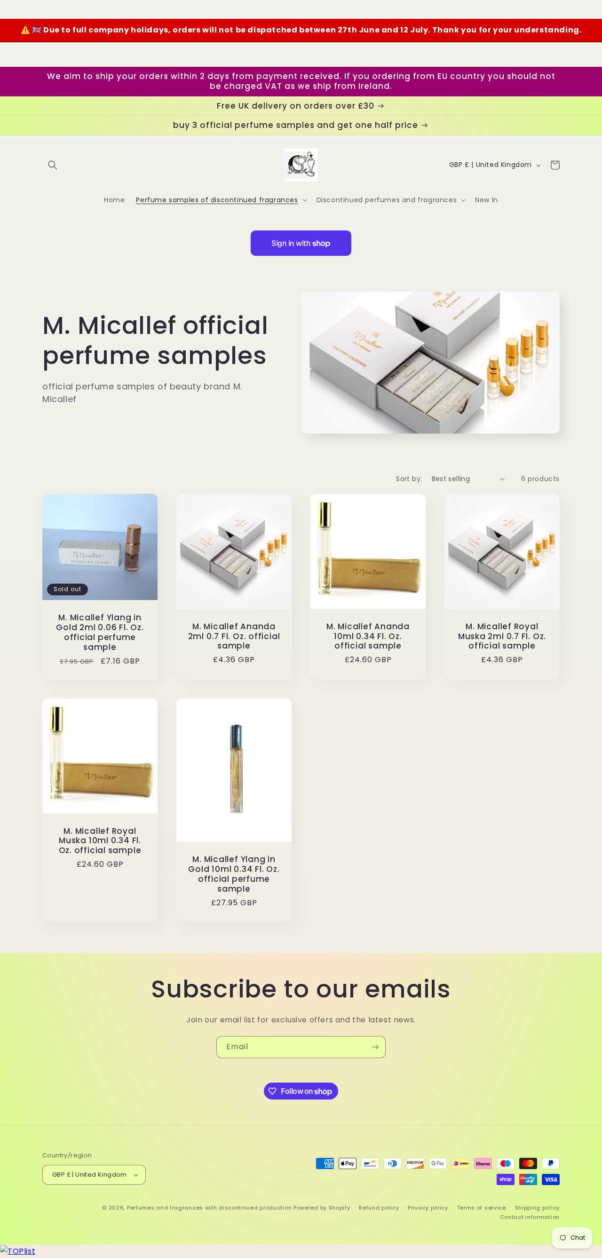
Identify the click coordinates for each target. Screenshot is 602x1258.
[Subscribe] (374, 1047)
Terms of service (481, 1207)
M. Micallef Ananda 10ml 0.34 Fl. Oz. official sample (368, 636)
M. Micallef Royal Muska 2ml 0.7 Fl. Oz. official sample (502, 636)
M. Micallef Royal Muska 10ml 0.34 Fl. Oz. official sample (100, 840)
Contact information (530, 1217)
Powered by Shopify (321, 1207)
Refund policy (379, 1207)
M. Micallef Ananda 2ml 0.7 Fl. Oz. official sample (234, 636)
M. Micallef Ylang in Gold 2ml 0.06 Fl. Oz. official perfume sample (99, 632)
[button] (52, 165)
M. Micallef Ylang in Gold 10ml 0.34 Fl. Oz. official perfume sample (233, 874)
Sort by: (409, 478)
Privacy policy (428, 1207)
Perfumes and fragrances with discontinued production (209, 1207)
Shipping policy (537, 1207)
